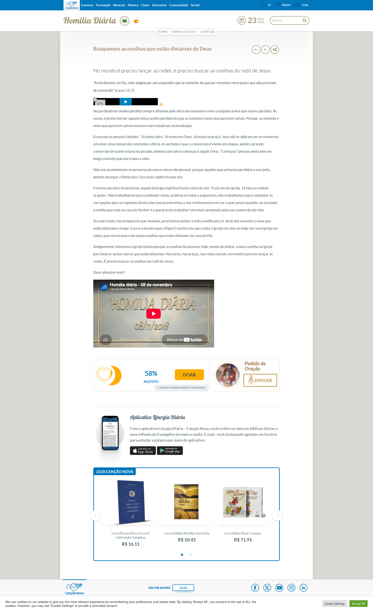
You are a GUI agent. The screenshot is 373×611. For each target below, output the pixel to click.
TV (269, 5)
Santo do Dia (184, 31)
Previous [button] (95, 515)
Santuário (159, 5)
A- (265, 49)
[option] (131, 515)
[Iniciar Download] (161, 104)
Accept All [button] (358, 604)
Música (133, 5)
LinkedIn (303, 588)
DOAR (183, 587)
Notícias (119, 5)
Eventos (87, 5)
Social (195, 5)
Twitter (267, 588)
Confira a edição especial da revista (181, 387)
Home (163, 31)
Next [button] (277, 515)
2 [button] (191, 555)
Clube (145, 5)
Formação (103, 5)
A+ (256, 49)
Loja (305, 5)
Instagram (291, 588)
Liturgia (207, 31)
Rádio (286, 5)
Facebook (255, 588)
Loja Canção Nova (114, 472)
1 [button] (182, 555)
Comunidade (178, 5)
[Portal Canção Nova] (71, 5)
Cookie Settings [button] (335, 604)
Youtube (279, 588)
